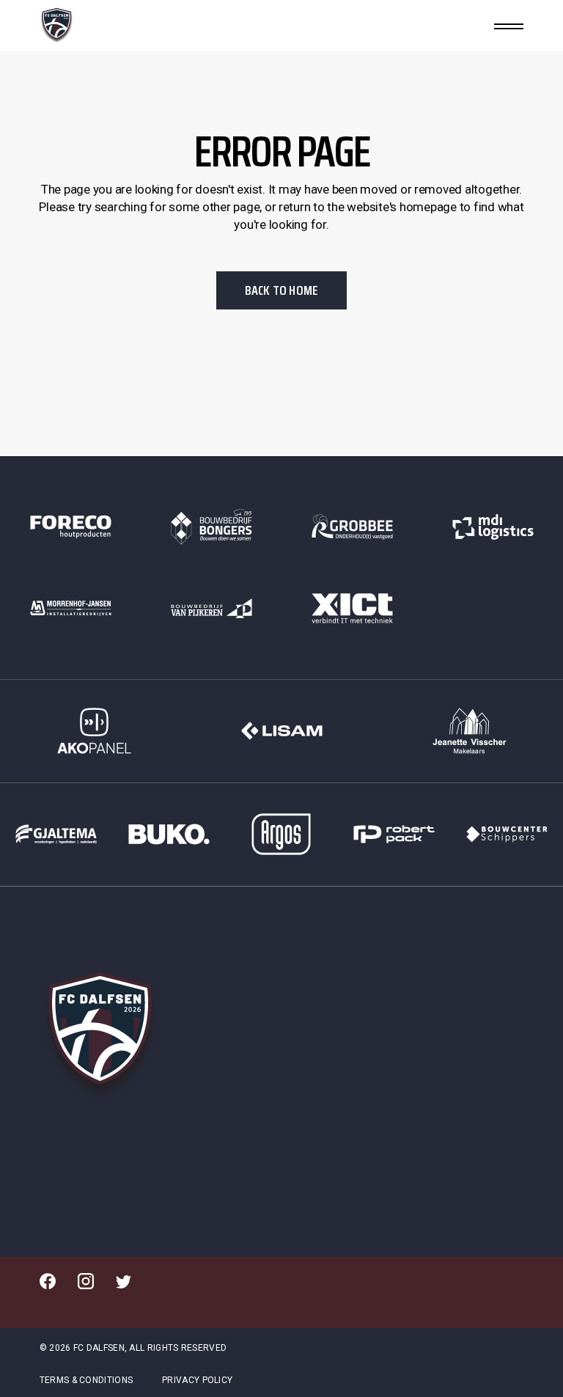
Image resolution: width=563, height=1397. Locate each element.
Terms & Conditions (86, 1380)
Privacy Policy (197, 1380)
